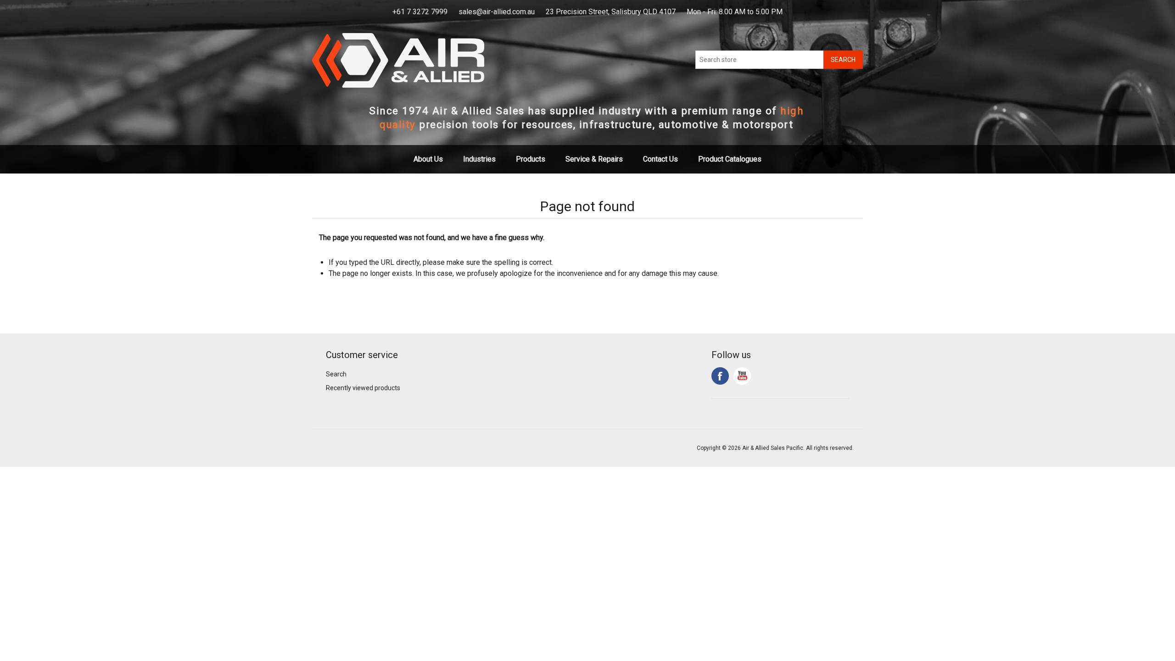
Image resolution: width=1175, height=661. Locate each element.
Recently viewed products (363, 388)
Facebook (720, 376)
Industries (479, 159)
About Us (428, 159)
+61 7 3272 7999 (420, 11)
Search (336, 374)
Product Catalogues (729, 159)
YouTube (742, 376)
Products (530, 159)
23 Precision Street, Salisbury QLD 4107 (611, 11)
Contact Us (660, 159)
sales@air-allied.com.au (497, 11)
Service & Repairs (594, 159)
